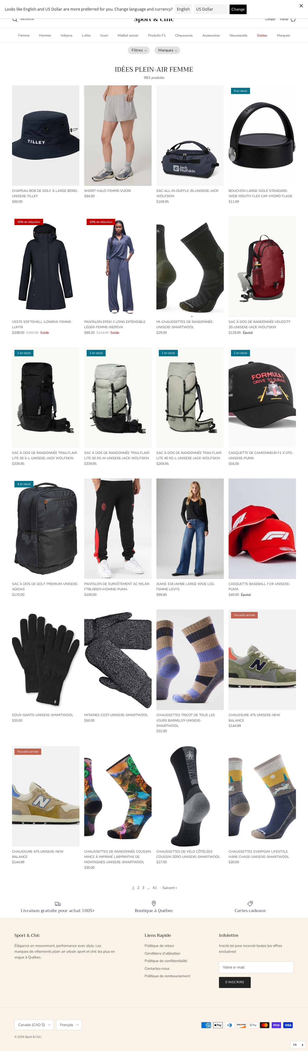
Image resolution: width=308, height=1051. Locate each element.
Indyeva (66, 35)
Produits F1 (157, 35)
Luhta (86, 35)
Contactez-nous (157, 968)
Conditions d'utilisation (162, 953)
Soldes (262, 35)
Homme (45, 35)
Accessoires (211, 35)
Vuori (104, 35)
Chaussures (184, 35)
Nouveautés (238, 35)
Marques (283, 35)
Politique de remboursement (167, 976)
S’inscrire (234, 982)
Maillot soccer (128, 35)
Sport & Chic (33, 1037)
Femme (23, 35)
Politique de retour (159, 945)
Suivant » (169, 887)
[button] (138, 50)
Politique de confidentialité (166, 960)
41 (155, 887)
